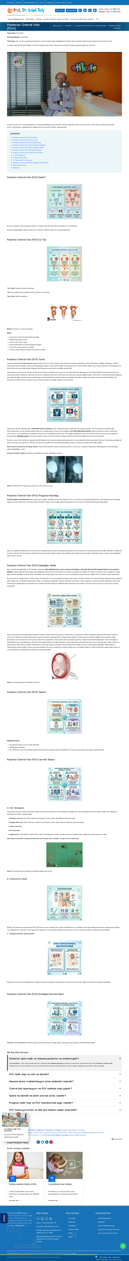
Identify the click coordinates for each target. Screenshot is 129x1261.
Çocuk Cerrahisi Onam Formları (56, 19)
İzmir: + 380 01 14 (109, 9)
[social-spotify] (95, 10)
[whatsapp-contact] (123, 1246)
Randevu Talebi (60, 2)
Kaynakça (16, 168)
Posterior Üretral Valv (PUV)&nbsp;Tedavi (27, 150)
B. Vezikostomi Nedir (20, 158)
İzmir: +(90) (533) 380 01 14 (46, 1223)
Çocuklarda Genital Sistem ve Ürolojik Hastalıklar (90, 25)
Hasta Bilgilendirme (16, 19)
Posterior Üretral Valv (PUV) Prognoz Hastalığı (29, 145)
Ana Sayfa (10, 2)
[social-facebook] (80, 10)
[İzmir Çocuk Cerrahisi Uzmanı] (26, 10)
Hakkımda (19, 2)
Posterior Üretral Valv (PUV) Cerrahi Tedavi (28, 153)
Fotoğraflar (49, 2)
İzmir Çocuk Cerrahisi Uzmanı (17, 1213)
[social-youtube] (85, 10)
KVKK (70, 1233)
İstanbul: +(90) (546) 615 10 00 (48, 1226)
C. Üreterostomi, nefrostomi (22, 160)
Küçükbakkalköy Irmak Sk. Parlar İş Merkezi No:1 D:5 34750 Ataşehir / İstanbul (49, 1238)
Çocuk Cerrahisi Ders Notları (82, 19)
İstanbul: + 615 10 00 (109, 12)
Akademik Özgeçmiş (30, 2)
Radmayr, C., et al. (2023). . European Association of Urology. (47, 1130)
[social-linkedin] (46, 1218)
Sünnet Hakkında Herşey (106, 1226)
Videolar (41, 2)
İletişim (69, 2)
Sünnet (39, 19)
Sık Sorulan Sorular (19, 165)
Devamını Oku (13, 1200)
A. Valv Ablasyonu (19, 155)
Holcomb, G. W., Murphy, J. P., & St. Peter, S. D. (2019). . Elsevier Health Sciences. (48, 1135)
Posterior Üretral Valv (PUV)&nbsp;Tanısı (27, 143)
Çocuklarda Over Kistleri (60, 1184)
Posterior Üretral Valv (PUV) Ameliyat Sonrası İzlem (31, 163)
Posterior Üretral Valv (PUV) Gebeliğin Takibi (28, 148)
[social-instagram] (90, 10)
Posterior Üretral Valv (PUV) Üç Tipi (25, 140)
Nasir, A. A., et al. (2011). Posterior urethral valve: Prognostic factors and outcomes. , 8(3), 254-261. (57, 1132)
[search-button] (97, 19)
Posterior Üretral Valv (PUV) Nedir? (25, 137)
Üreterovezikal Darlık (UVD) (22, 1184)
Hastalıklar (30, 19)
